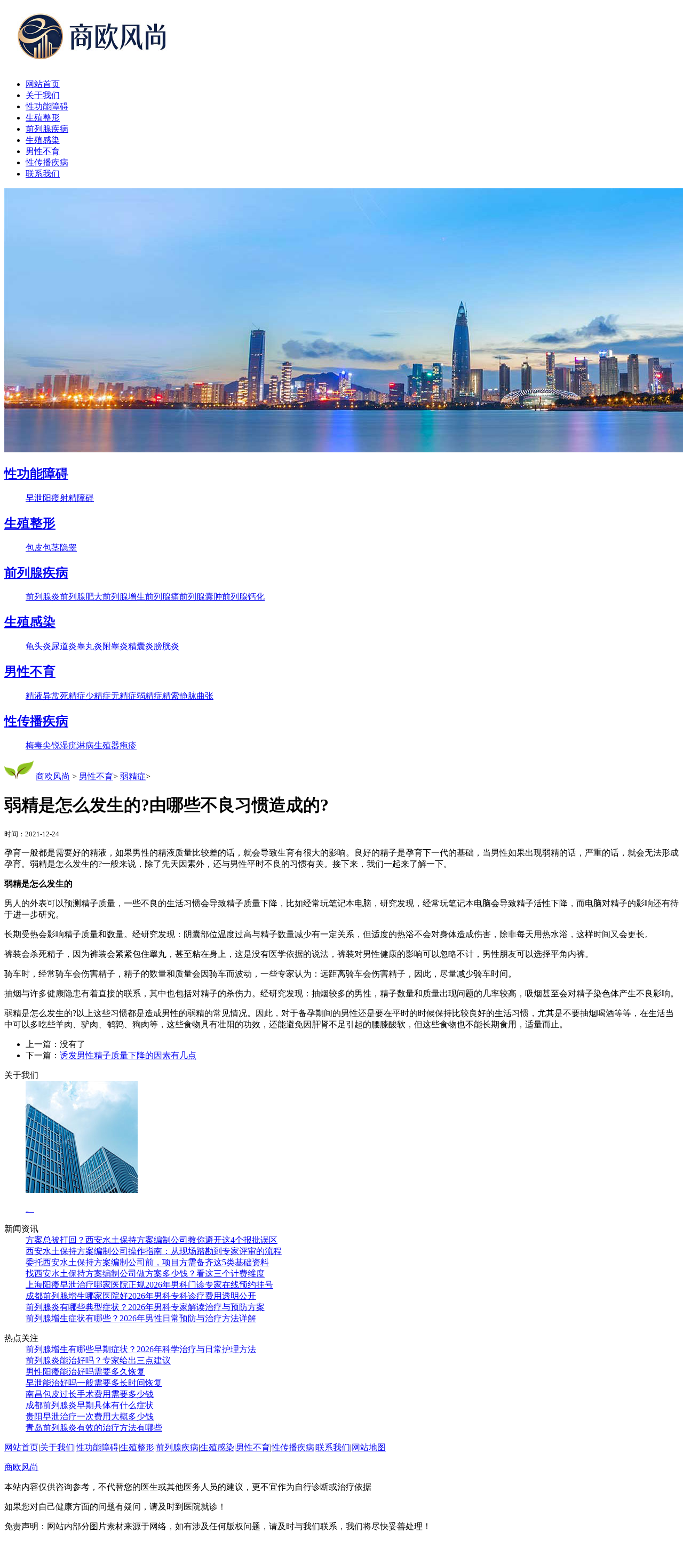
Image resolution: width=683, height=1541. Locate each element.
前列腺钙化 (243, 596)
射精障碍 (77, 497)
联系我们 (43, 173)
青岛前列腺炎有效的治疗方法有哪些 (94, 1427)
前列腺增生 (123, 596)
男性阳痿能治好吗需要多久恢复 (85, 1371)
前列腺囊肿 (200, 596)
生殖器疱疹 (115, 745)
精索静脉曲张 (187, 695)
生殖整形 (43, 117)
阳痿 (51, 497)
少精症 (98, 695)
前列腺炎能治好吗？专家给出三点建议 (98, 1360)
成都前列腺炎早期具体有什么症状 (90, 1405)
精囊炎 (141, 646)
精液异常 (43, 695)
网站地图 (369, 1447)
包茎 (51, 547)
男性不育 (43, 151)
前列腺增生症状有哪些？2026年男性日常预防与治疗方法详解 (141, 1318)
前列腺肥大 (81, 596)
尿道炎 (64, 646)
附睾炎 (115, 646)
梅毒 (34, 745)
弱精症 (149, 695)
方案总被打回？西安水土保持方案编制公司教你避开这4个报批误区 (151, 1239)
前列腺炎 (43, 596)
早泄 (34, 497)
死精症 (72, 695)
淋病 (85, 745)
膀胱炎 (166, 646)
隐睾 (68, 547)
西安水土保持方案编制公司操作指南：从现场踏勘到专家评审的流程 (154, 1251)
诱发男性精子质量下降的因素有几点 (128, 1055)
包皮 (34, 547)
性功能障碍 (47, 106)
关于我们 (43, 95)
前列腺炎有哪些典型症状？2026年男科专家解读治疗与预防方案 (145, 1307)
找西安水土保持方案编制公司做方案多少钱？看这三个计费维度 (145, 1273)
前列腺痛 (162, 596)
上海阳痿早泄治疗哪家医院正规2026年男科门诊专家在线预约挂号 (149, 1284)
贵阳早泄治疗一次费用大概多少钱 (90, 1416)
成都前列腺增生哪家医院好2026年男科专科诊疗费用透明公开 (141, 1295)
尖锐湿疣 (60, 745)
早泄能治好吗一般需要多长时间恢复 (94, 1382)
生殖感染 (43, 140)
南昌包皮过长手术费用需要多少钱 (90, 1394)
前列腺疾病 (47, 128)
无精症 (124, 695)
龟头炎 (38, 646)
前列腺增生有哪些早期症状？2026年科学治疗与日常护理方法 (141, 1349)
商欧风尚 (53, 776)
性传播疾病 (47, 162)
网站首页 (43, 84)
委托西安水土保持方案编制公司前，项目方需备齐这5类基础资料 (147, 1262)
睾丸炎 (89, 646)
